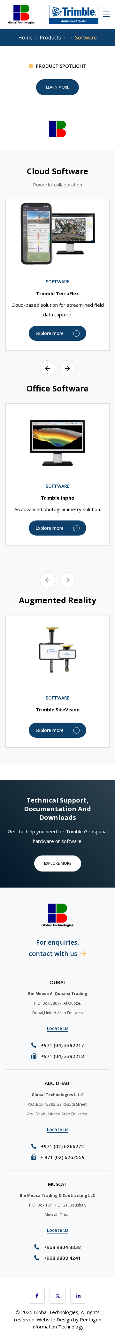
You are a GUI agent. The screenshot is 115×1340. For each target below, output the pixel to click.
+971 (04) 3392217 (62, 1045)
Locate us (57, 1028)
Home (25, 37)
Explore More (57, 863)
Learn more (57, 87)
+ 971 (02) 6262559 (62, 1157)
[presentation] (47, 368)
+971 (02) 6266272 (62, 1146)
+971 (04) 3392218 (62, 1056)
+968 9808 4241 (62, 1258)
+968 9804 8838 (62, 1247)
